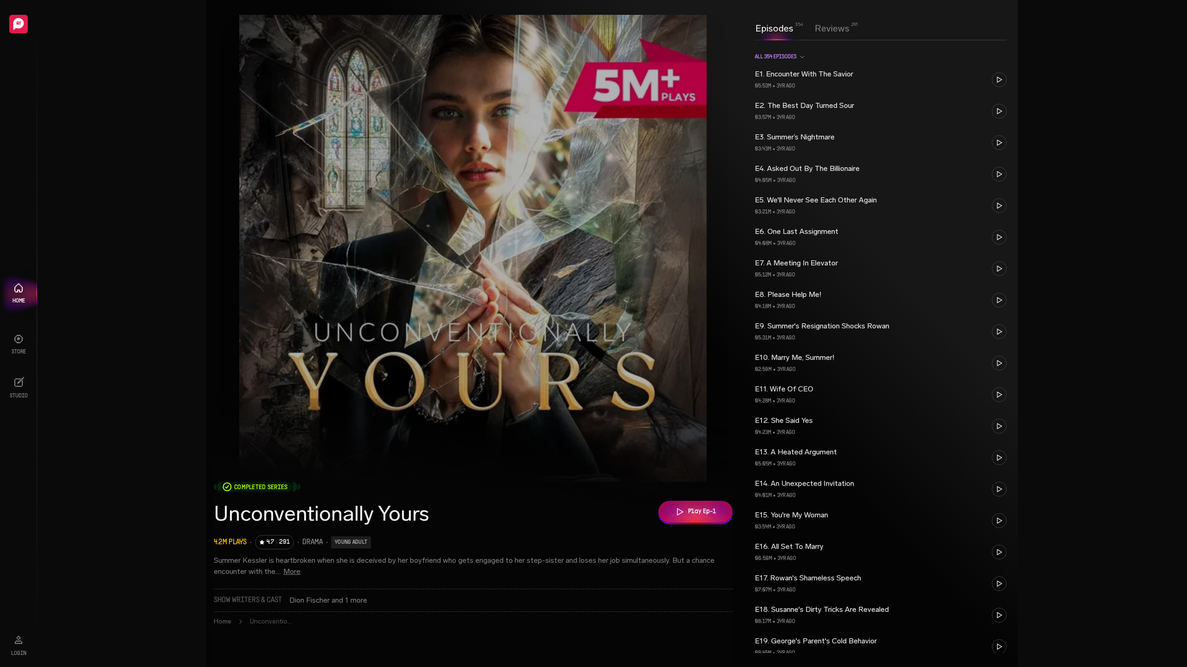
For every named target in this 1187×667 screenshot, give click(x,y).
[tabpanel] (880, 352)
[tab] (774, 27)
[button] (880, 79)
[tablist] (802, 28)
